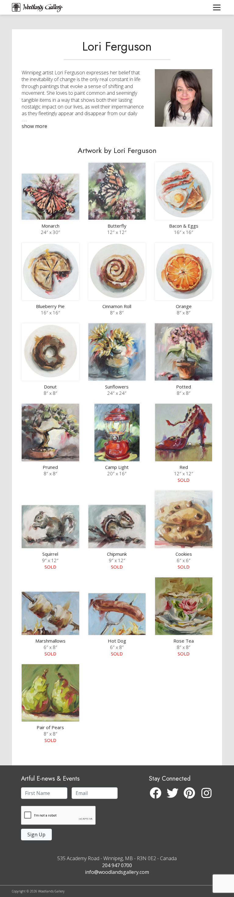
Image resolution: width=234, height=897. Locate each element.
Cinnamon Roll (116, 306)
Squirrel (50, 554)
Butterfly (117, 226)
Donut (50, 387)
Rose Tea (183, 641)
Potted (183, 387)
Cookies (184, 554)
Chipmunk (117, 554)
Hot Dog (117, 641)
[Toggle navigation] (216, 7)
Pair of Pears (50, 727)
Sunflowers (117, 387)
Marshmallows (50, 641)
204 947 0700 (117, 865)
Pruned (50, 467)
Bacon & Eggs (183, 226)
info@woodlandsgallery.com (117, 872)
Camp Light (117, 467)
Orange (184, 306)
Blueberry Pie (50, 306)
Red (183, 467)
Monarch (50, 226)
